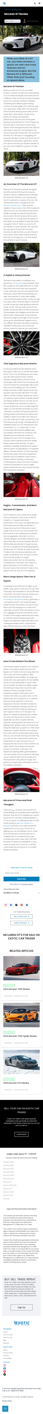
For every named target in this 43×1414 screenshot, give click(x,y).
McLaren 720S (8, 1168)
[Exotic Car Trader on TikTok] (16, 905)
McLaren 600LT (8, 1162)
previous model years (12, 205)
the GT (16, 427)
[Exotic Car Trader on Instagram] (6, 905)
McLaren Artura (8, 1178)
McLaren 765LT (8, 1175)
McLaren (6, 1198)
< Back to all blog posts (13, 9)
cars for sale (15, 1154)
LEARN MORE (21, 1134)
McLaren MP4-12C (10, 1185)
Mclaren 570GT (8, 1192)
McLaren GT (7, 1182)
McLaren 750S (8, 1172)
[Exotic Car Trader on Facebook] (11, 905)
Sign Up (21, 1307)
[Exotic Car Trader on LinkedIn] (27, 905)
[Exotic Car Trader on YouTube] (21, 905)
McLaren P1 (7, 1188)
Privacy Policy (7, 1401)
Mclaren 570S (8, 1195)
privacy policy (27, 884)
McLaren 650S (8, 1165)
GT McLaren (17, 283)
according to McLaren (12, 599)
